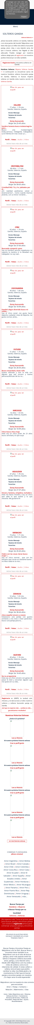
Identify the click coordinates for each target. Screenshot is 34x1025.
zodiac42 (17, 594)
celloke (17, 105)
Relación (9, 989)
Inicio (5, 994)
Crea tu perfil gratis (17, 743)
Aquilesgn (17, 471)
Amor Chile (8, 867)
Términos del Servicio (13, 998)
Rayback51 (17, 532)
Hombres (13, 907)
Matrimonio (18, 989)
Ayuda (26, 999)
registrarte (20, 55)
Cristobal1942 (17, 166)
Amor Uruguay (22, 893)
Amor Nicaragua (23, 884)
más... (24, 896)
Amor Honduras (22, 881)
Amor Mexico (9, 884)
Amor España (18, 876)
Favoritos (11, 118)
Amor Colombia (22, 867)
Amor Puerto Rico (11, 890)
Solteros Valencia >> (27, 37)
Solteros (12, 916)
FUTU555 (17, 349)
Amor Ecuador (13, 873)
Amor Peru (24, 887)
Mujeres (21, 907)
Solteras (21, 916)
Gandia (10, 109)
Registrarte (6, 698)
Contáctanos (23, 996)
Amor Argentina (10, 861)
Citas (26, 989)
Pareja (15, 987)
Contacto (22, 987)
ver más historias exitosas (17, 841)
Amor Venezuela (13, 896)
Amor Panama (12, 887)
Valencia (17, 109)
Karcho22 (17, 410)
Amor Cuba (24, 870)
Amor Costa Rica (10, 870)
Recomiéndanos (17, 1001)
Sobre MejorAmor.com (16, 994)
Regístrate (17, 923)
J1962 (17, 227)
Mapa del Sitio (17, 999)
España (24, 109)
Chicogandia (17, 288)
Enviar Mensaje (13, 113)
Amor (9, 987)
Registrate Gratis (9, 63)
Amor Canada (23, 864)
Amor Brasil (10, 864)
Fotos (13, 139)
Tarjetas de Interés (15, 115)
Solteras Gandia (6, 81)
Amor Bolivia (24, 861)
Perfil (7, 139)
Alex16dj (17, 655)
